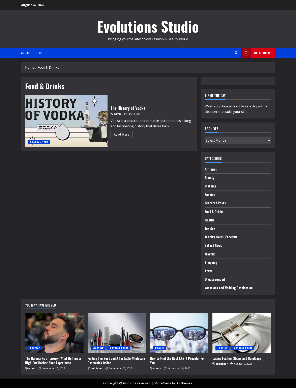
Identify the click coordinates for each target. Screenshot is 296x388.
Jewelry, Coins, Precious (221, 237)
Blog (39, 53)
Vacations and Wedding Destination (229, 287)
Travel (209, 271)
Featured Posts (215, 203)
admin (118, 114)
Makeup (210, 254)
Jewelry (210, 228)
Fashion (210, 194)
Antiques (211, 169)
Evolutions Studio (148, 26)
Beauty (209, 177)
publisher (97, 368)
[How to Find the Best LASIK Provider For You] (179, 333)
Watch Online (263, 53)
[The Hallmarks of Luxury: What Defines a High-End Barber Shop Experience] (54, 333)
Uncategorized (215, 279)
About (25, 53)
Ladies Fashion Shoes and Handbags (236, 358)
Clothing (210, 186)
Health (209, 220)
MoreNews (162, 383)
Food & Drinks (39, 142)
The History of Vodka (66, 121)
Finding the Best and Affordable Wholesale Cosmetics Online (116, 360)
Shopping (211, 262)
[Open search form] (236, 53)
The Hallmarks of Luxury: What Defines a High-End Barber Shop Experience (53, 360)
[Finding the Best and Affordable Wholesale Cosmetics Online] (117, 333)
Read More (123, 135)
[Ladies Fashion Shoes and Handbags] (241, 333)
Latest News (213, 245)
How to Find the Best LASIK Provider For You (177, 360)
